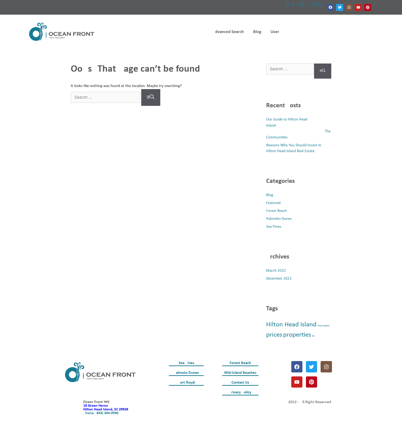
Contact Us (240, 383)
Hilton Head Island (291, 324)
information (323, 326)
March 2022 (276, 271)
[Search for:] (106, 98)
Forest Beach (276, 211)
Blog (257, 32)
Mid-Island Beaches (240, 373)
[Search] (150, 97)
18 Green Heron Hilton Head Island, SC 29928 (105, 407)
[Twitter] (339, 7)
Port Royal (186, 383)
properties (297, 335)
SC (313, 336)
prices (274, 335)
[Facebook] (330, 7)
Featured (273, 203)
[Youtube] (358, 7)
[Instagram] (348, 7)
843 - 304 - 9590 (304, 5)
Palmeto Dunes (186, 373)
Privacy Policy (240, 392)
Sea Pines (273, 227)
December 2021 (279, 279)
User (275, 32)
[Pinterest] (367, 7)
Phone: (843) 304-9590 (100, 413)
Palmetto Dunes (279, 219)
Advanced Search (228, 32)
